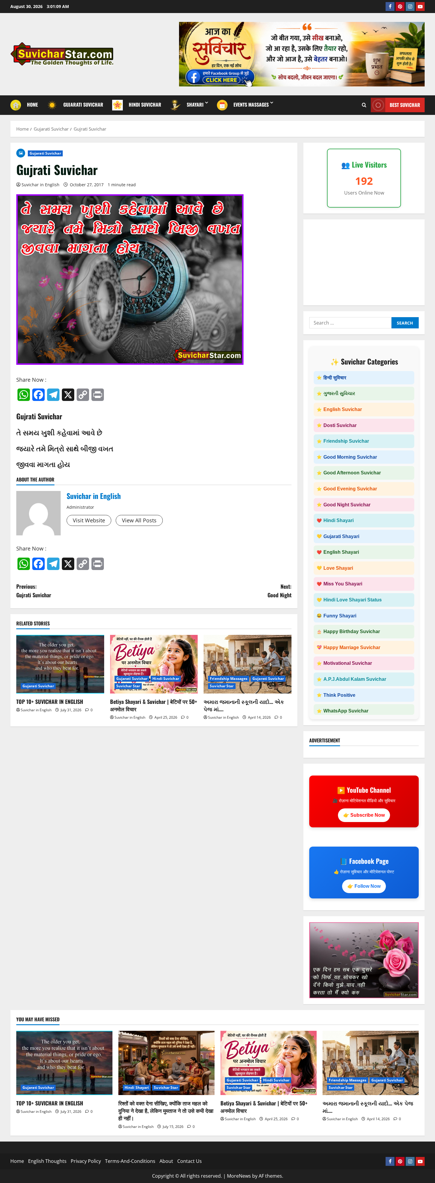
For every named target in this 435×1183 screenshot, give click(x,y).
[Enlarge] (411, 930)
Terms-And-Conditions (130, 1161)
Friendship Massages (228, 678)
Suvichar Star (128, 685)
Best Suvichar (405, 104)
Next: (279, 590)
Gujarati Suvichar (45, 153)
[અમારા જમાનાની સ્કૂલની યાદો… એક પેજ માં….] (247, 664)
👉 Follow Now (364, 886)
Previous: (33, 590)
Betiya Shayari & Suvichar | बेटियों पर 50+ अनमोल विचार (153, 705)
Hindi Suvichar (165, 678)
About (166, 1161)
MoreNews (239, 1176)
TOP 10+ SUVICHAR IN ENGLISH (49, 701)
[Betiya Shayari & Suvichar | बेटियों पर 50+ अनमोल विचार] (154, 664)
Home (17, 1161)
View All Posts (139, 520)
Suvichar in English (40, 184)
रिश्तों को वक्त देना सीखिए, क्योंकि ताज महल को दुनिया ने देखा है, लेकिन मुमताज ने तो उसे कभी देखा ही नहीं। (165, 1110)
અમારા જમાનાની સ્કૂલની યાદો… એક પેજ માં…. (244, 705)
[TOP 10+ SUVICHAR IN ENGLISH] (60, 664)
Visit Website (89, 520)
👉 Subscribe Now (364, 815)
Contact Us (189, 1161)
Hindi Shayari (137, 1087)
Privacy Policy (86, 1161)
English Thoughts (47, 1161)
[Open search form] (364, 105)
